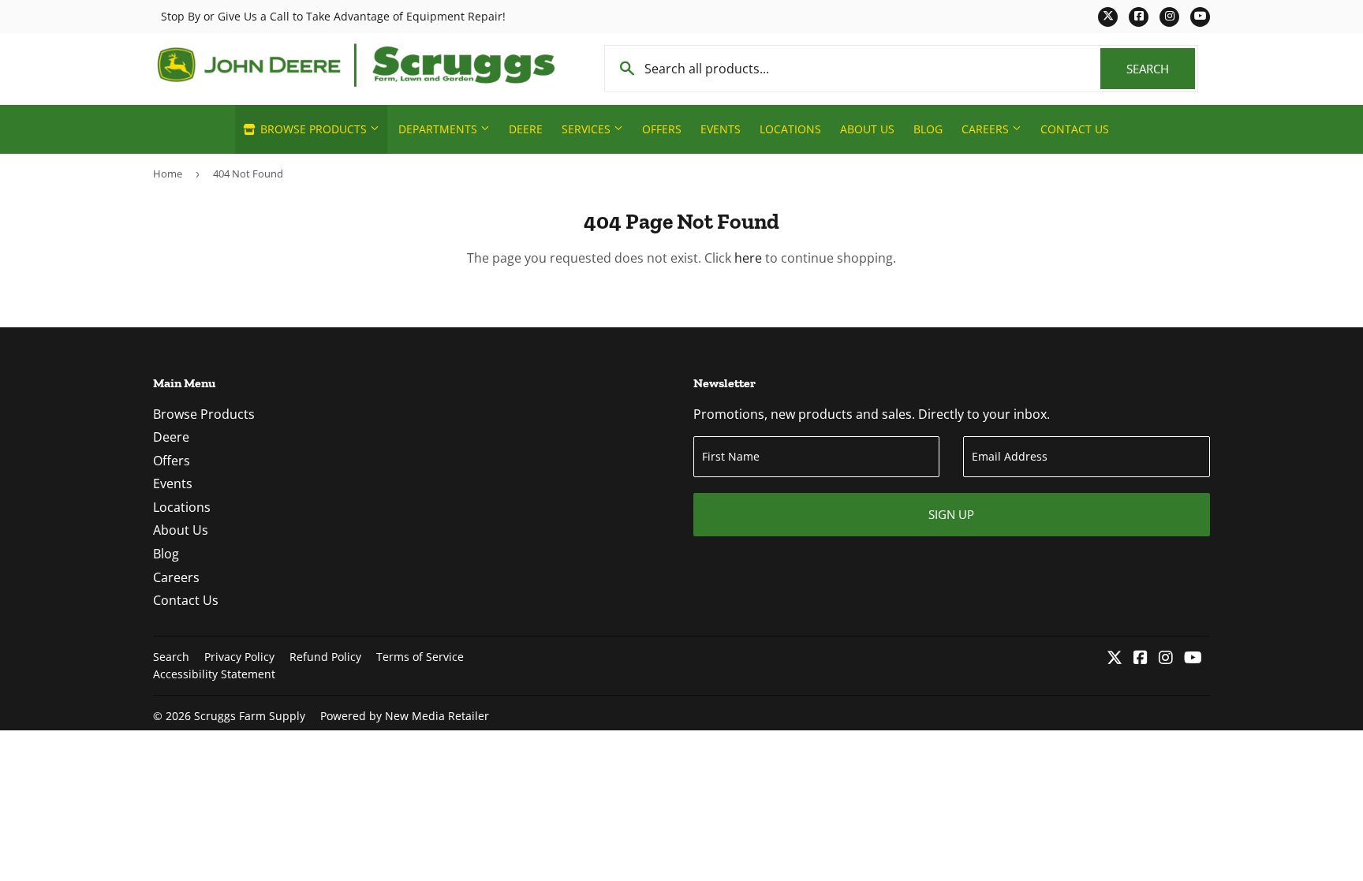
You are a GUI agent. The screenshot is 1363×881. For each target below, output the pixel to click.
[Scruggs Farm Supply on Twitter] (1114, 658)
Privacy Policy (239, 656)
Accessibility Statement (214, 673)
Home (167, 173)
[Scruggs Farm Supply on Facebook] (1140, 658)
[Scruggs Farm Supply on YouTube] (1193, 658)
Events (720, 128)
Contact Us (1074, 128)
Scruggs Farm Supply (249, 715)
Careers (987, 128)
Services (588, 128)
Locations (790, 128)
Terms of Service (420, 656)
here (748, 258)
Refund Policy (325, 656)
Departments (439, 128)
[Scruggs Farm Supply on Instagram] (1166, 658)
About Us (867, 128)
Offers (662, 128)
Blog (928, 128)
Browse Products (313, 128)
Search (1160, 69)
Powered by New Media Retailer (404, 715)
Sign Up (951, 514)
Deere (526, 128)
